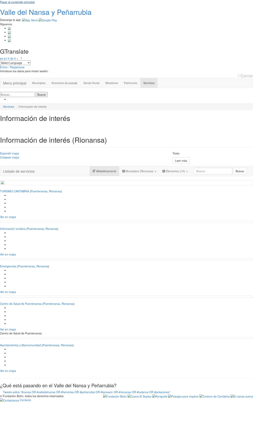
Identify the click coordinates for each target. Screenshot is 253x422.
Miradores (111, 83)
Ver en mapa (8, 217)
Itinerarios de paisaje (64, 83)
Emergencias (8, 266)
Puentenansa (39, 191)
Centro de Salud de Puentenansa (21, 304)
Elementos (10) (175, 171)
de (11, 58)
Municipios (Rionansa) (139, 171)
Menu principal (14, 82)
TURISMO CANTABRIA (14, 191)
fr (8, 58)
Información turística (12, 229)
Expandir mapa (9, 153)
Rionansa (55, 191)
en (5, 58)
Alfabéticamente (105, 171)
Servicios (149, 83)
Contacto (25, 400)
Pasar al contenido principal (17, 2)
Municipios (38, 83)
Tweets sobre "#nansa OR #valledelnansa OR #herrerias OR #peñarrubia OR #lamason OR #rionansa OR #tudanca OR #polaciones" (86, 392)
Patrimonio (130, 83)
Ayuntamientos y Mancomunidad (20, 345)
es (1, 58)
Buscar (240, 171)
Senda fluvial (91, 83)
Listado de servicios (19, 171)
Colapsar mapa (9, 157)
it (15, 58)
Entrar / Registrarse (12, 67)
